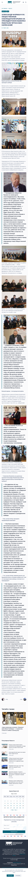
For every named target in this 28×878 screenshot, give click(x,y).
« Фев (12, 810)
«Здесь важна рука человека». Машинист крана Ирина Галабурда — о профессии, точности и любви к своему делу (13, 729)
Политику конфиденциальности (16, 834)
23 (20, 805)
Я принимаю (13, 834)
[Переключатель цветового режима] (23, 2)
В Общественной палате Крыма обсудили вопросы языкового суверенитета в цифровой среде (16, 760)
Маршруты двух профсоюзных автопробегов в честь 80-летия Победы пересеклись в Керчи (16, 782)
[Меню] (2, 2)
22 (17, 805)
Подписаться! (14, 831)
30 (20, 808)
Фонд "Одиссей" (17, 862)
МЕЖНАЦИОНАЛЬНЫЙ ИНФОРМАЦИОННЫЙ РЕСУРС (16, 2)
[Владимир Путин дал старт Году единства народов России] (5, 767)
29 (17, 808)
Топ (8, 11)
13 (11, 803)
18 (4, 805)
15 (17, 803)
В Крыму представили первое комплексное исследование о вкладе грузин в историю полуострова (17, 746)
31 (23, 808)
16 (20, 803)
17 (23, 803)
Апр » (16, 810)
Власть (4, 11)
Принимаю (10, 875)
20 (11, 805)
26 (8, 808)
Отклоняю (18, 875)
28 (14, 808)
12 (7, 803)
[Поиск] (25, 2)
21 (14, 805)
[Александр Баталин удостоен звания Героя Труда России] (5, 753)
